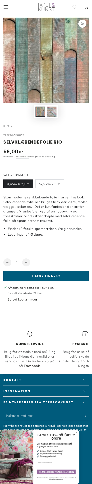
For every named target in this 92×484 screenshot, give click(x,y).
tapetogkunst (13, 135)
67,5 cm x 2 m (49, 184)
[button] (74, 7)
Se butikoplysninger (23, 299)
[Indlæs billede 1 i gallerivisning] (40, 112)
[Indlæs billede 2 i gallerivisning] (51, 112)
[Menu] (6, 7)
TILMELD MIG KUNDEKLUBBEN (68, 472)
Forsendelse (22, 156)
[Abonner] (86, 416)
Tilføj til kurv (46, 275)
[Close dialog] (88, 432)
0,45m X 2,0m (18, 184)
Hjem (6, 126)
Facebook (32, 366)
